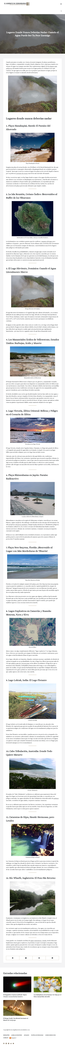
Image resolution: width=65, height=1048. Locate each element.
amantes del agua (47, 241)
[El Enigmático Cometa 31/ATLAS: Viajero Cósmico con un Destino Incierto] (17, 984)
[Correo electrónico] (13, 1043)
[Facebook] (12, 958)
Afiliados (26, 1035)
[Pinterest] (39, 958)
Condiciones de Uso (50, 1035)
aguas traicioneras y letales (38, 940)
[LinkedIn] (52, 958)
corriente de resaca (22, 173)
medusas (56, 798)
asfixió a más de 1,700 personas (20, 663)
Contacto (5, 1037)
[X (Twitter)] (26, 958)
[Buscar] (61, 11)
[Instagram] (8, 1043)
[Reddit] (11, 1043)
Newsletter (6, 1035)
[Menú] (61, 4)
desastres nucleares (22, 524)
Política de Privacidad (37, 1035)
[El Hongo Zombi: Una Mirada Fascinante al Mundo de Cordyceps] (17, 1008)
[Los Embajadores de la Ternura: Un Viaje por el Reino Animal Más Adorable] (48, 984)
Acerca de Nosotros (16, 1035)
